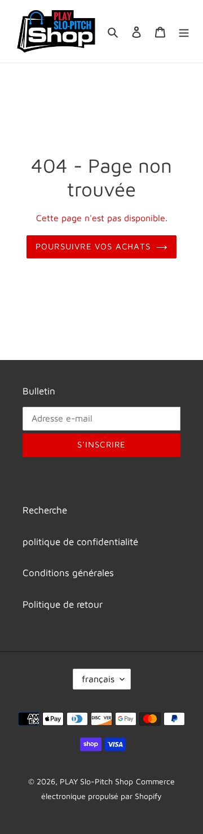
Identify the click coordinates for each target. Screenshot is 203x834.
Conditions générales (68, 572)
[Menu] (184, 32)
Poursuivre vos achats (93, 246)
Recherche (45, 510)
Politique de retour (63, 604)
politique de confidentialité (80, 541)
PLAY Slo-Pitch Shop (96, 781)
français (98, 679)
